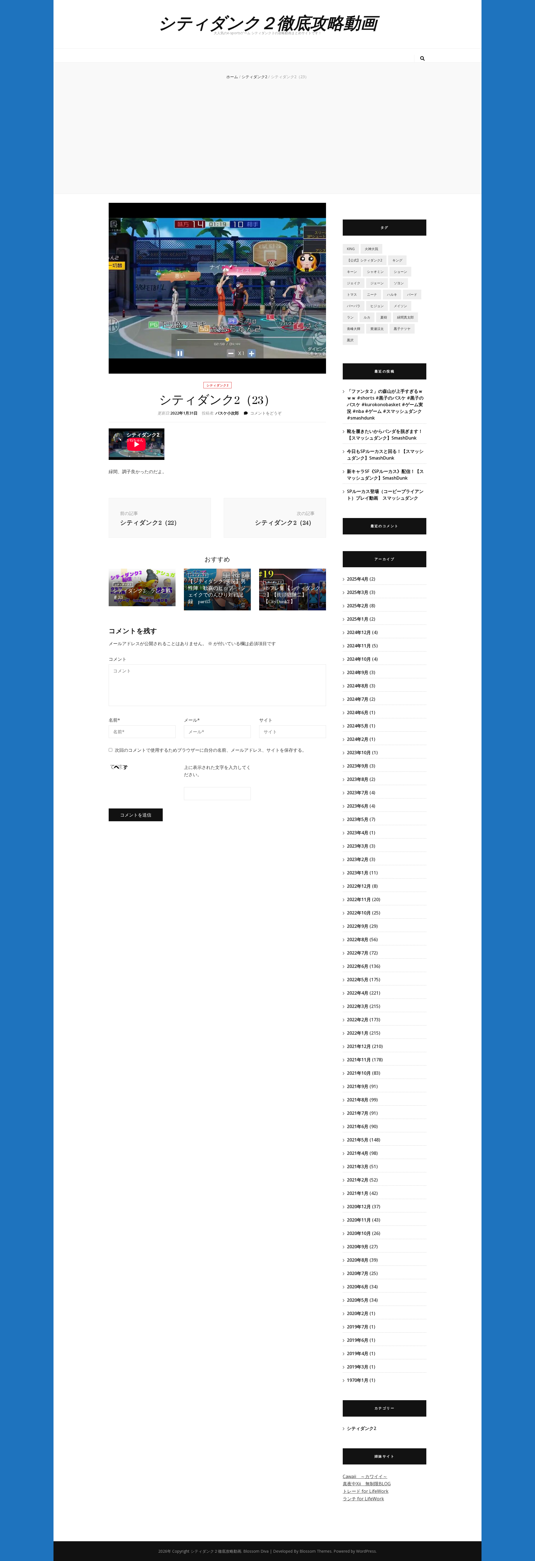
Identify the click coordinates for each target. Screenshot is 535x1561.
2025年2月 (357, 606)
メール (192, 720)
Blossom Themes (316, 1551)
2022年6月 (357, 966)
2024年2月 (357, 739)
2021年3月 (357, 1166)
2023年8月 (357, 779)
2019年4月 (357, 1353)
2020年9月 (357, 1247)
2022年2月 (357, 1020)
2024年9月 (357, 672)
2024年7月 (357, 699)
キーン (352, 271)
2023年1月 (357, 873)
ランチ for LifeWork (363, 1499)
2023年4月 (357, 833)
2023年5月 (357, 819)
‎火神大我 (371, 248)
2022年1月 (357, 1033)
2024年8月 (357, 686)
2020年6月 (357, 1287)
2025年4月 (357, 579)
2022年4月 (357, 993)
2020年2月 (357, 1313)
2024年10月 (359, 659)
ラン (350, 317)
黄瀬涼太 (377, 328)
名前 (114, 720)
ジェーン (377, 283)
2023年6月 (357, 806)
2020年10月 (359, 1233)
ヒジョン (377, 306)
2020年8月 (357, 1260)
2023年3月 (357, 846)
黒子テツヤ (402, 328)
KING (351, 248)
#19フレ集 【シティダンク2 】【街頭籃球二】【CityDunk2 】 (291, 595)
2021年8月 (357, 1100)
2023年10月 (359, 752)
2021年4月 (357, 1153)
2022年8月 (357, 939)
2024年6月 (357, 712)
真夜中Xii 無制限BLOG (367, 1484)
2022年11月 (359, 899)
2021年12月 (359, 1046)
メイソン (400, 306)
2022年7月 (357, 953)
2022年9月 (357, 926)
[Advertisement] (267, 141)
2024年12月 (359, 632)
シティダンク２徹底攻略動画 (267, 22)
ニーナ (372, 294)
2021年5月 (357, 1140)
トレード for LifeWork (365, 1491)
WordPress (366, 1551)
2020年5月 (357, 1300)
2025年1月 (357, 619)
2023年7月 (357, 793)
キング (397, 260)
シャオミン (375, 271)
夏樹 (383, 317)
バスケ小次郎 (227, 413)
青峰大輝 (353, 328)
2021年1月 (357, 1193)
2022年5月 (357, 979)
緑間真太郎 (405, 317)
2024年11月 (359, 646)
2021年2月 (357, 1180)
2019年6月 (357, 1340)
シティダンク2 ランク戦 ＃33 (144, 594)
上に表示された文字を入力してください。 (217, 771)
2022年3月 (357, 1006)
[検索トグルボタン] (422, 58)
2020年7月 (357, 1273)
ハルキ (392, 294)
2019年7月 (357, 1327)
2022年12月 (359, 886)
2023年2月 (357, 859)
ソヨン (399, 283)
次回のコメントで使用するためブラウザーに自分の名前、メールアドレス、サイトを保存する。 (211, 750)
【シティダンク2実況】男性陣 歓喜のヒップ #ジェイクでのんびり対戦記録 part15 (217, 591)
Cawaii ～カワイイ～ (365, 1476)
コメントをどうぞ (265, 413)
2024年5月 (357, 726)
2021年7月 (357, 1113)
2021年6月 (357, 1126)
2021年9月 (357, 1086)
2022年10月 (359, 913)
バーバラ (353, 306)
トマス (352, 294)
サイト (266, 720)
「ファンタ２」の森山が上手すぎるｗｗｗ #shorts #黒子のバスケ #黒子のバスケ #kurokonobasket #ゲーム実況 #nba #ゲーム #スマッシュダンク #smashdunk (385, 404)
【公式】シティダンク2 (364, 260)
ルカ (367, 317)
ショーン (400, 271)
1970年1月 (357, 1380)
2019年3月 (357, 1367)
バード (412, 294)
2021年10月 (359, 1073)
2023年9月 (357, 766)
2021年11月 (359, 1060)
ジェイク (353, 283)
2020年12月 (359, 1207)
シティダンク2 (217, 385)
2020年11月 (359, 1220)
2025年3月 (357, 592)
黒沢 (350, 340)
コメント (118, 659)
